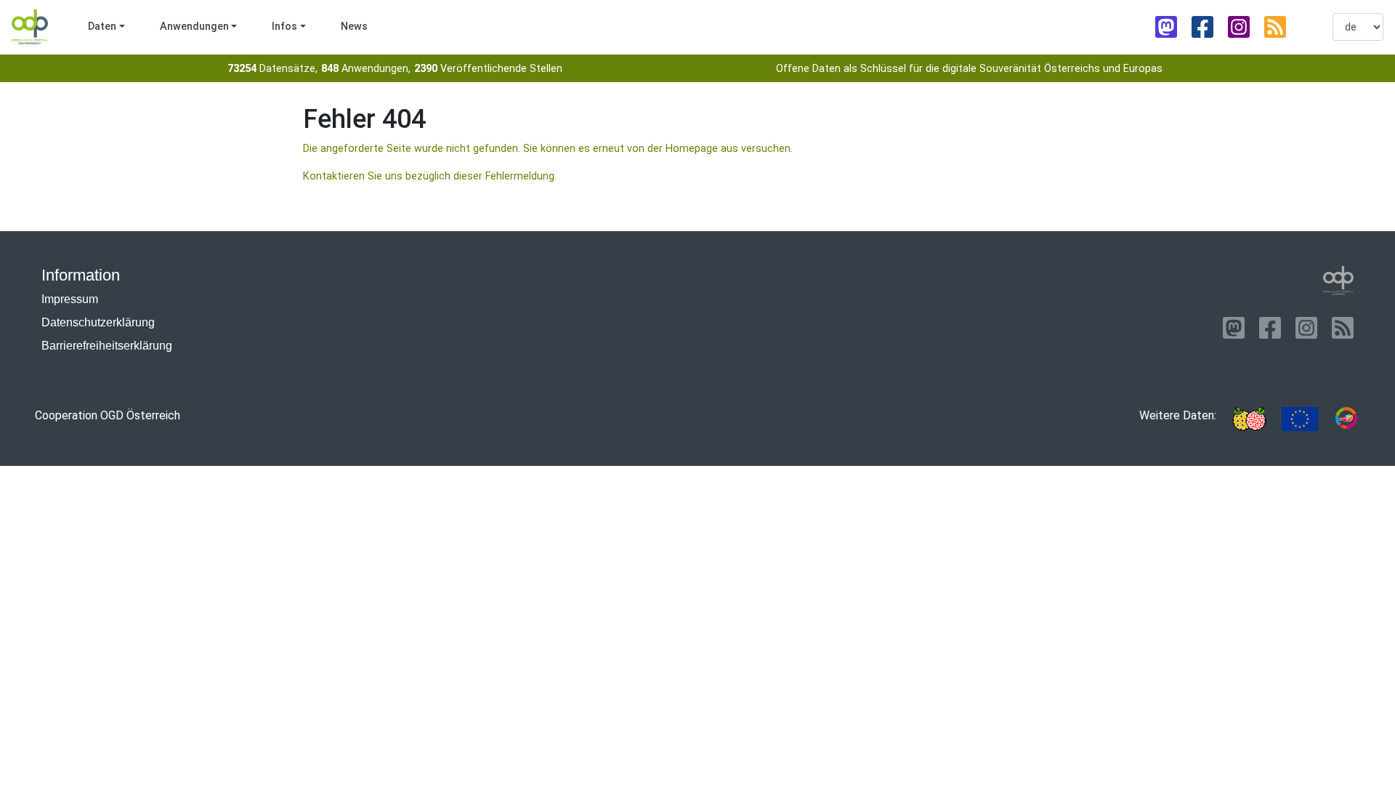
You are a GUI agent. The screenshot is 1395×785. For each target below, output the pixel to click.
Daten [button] (102, 26)
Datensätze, (272, 69)
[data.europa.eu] (1300, 419)
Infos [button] (284, 26)
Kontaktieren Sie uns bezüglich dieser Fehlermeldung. (430, 176)
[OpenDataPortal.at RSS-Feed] (1275, 27)
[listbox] (1358, 27)
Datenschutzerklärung (98, 322)
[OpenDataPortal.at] (1338, 280)
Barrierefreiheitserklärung (106, 345)
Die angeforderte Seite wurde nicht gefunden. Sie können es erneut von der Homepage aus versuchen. (548, 148)
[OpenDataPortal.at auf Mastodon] (1166, 27)
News (354, 26)
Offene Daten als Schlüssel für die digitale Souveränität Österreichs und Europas (969, 69)
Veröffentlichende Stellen (488, 69)
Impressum (69, 299)
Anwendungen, (366, 69)
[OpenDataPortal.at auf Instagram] (1239, 27)
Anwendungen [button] (194, 26)
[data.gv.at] (1346, 419)
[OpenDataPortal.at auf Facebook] (1202, 27)
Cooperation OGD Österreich (107, 415)
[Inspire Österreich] (1249, 419)
